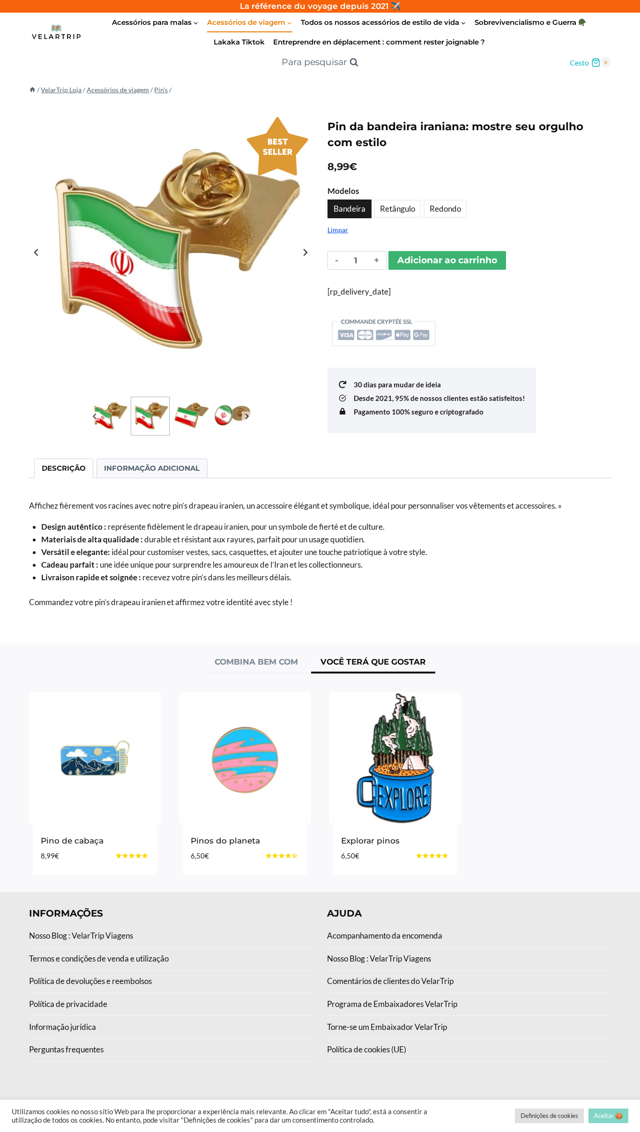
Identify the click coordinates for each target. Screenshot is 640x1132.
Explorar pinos (370, 840)
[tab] (256, 663)
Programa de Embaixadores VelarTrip (392, 1004)
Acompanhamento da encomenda (384, 935)
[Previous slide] (36, 252)
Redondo (445, 209)
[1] (171, 252)
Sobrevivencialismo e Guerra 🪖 (531, 22)
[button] (109, 416)
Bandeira (349, 209)
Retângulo (397, 209)
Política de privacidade (68, 1004)
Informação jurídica (62, 1027)
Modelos (343, 191)
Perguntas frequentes (66, 1049)
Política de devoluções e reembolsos (90, 981)
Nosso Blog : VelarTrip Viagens (81, 935)
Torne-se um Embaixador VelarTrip (387, 1027)
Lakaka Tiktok (239, 41)
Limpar (337, 230)
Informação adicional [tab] (152, 468)
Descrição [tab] (64, 468)
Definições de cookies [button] (549, 1115)
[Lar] (32, 90)
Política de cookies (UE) (366, 1049)
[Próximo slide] (305, 252)
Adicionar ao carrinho (447, 260)
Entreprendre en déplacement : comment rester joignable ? (379, 41)
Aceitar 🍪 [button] (608, 1115)
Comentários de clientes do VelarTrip (390, 981)
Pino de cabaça (72, 840)
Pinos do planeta (225, 840)
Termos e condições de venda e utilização (99, 958)
